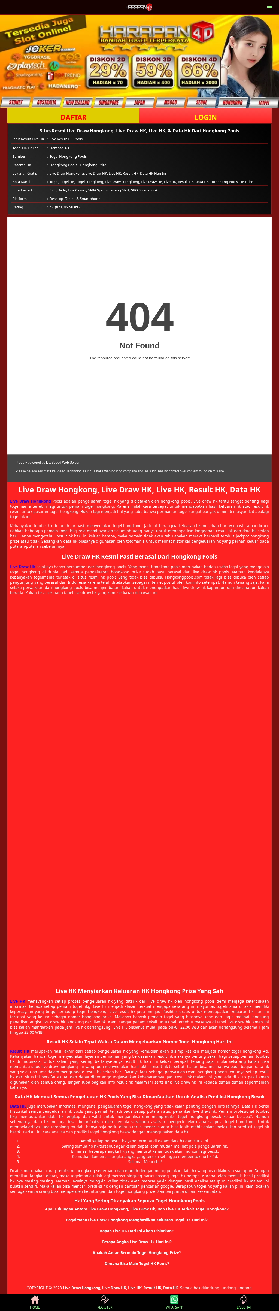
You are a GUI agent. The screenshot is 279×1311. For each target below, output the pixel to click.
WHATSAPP (174, 1307)
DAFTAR (73, 117)
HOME (35, 1307)
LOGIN (206, 117)
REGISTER (104, 1307)
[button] (139, 1209)
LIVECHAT (244, 1307)
